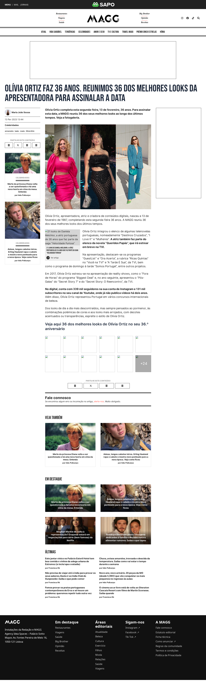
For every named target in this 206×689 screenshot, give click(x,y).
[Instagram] (182, 18)
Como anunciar (166, 641)
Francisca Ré (54, 568)
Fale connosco (164, 627)
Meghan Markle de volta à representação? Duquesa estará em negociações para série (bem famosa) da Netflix (70, 536)
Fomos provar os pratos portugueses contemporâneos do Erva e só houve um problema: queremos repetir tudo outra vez (68, 590)
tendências (70, 31)
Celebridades (12, 125)
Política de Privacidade (168, 655)
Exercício (100, 645)
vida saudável (55, 31)
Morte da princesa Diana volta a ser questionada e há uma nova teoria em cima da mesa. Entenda (22, 188)
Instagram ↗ (132, 627)
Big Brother (144, 14)
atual (43, 31)
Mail (16, 5)
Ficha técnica (163, 637)
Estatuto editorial (165, 632)
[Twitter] (193, 18)
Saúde (61, 22)
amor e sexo (99, 31)
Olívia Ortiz (30, 131)
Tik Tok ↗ (130, 637)
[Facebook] (187, 18)
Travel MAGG (127, 31)
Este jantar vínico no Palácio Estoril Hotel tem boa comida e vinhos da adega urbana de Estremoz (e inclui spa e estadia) (69, 561)
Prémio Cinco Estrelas (146, 31)
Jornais (24, 5)
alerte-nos (99, 401)
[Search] (198, 18)
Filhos (98, 650)
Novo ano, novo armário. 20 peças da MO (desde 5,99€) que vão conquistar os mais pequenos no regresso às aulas (122, 576)
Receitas (144, 22)
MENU (8, 5)
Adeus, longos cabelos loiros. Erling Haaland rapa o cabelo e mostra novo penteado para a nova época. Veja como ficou (22, 253)
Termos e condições (167, 650)
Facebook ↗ (132, 632)
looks (17, 131)
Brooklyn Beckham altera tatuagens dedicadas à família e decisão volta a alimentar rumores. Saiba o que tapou (126, 537)
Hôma (162, 31)
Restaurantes (61, 14)
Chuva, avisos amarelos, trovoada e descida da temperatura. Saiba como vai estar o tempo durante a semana (124, 561)
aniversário (9, 131)
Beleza (99, 636)
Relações (100, 659)
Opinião (144, 18)
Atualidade (101, 632)
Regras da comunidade (169, 646)
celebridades (84, 31)
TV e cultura (113, 31)
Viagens (61, 18)
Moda (98, 654)
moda (22, 131)
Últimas (50, 552)
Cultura (99, 641)
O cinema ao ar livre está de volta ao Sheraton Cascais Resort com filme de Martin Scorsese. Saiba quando (124, 590)
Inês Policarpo (24, 195)
